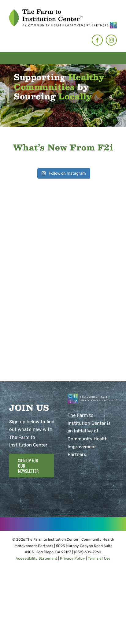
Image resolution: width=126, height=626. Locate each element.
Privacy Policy (72, 558)
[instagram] (111, 40)
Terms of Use (99, 558)
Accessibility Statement (36, 558)
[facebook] (97, 40)
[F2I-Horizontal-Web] (63, 11)
